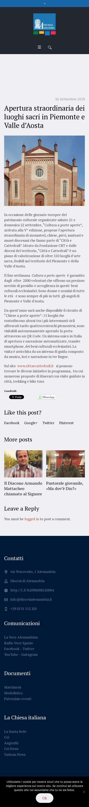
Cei (6, 737)
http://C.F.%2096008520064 (32, 590)
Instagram (29, 654)
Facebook (11, 422)
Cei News (11, 748)
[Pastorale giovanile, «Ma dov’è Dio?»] (30, 463)
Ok (44, 797)
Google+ (30, 422)
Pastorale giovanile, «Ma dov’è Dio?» (29, 485)
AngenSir (11, 743)
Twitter (48, 422)
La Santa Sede (15, 731)
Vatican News (14, 754)
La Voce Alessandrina (21, 637)
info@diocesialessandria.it (31, 599)
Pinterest (66, 422)
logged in (31, 519)
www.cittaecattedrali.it (35, 365)
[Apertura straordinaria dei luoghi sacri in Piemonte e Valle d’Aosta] (44, 170)
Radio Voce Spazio (18, 643)
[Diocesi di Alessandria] (44, 24)
